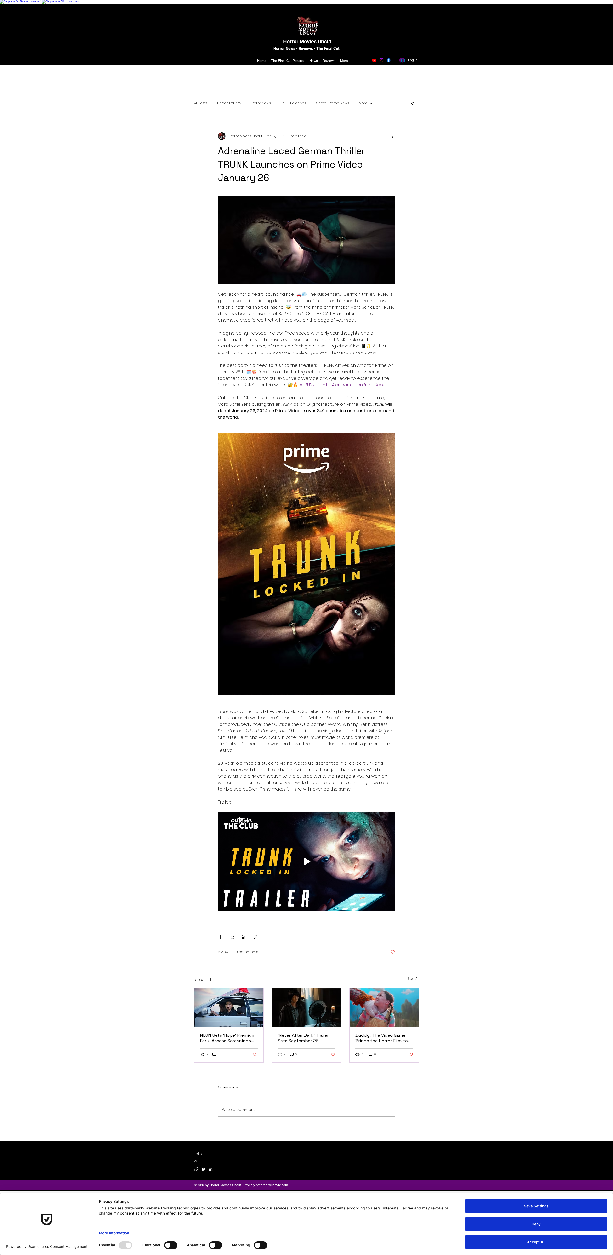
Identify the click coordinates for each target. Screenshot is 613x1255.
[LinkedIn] (210, 1169)
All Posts (201, 103)
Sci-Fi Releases (293, 103)
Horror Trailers (229, 103)
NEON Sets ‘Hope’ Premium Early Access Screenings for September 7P (228, 1037)
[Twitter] (203, 1169)
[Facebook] (388, 60)
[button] (413, 103)
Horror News (260, 103)
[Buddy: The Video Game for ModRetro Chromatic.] (384, 1007)
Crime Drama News (332, 103)
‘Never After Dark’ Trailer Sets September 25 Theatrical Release (303, 1037)
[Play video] (306, 861)
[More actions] (392, 136)
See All (413, 978)
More (363, 103)
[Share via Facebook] (220, 937)
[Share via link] (255, 937)
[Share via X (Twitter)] (232, 937)
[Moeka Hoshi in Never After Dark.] (306, 1007)
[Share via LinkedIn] (243, 937)
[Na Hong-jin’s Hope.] (228, 1007)
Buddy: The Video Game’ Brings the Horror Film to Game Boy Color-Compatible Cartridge (381, 1037)
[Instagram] (381, 60)
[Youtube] (374, 60)
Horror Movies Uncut (307, 42)
